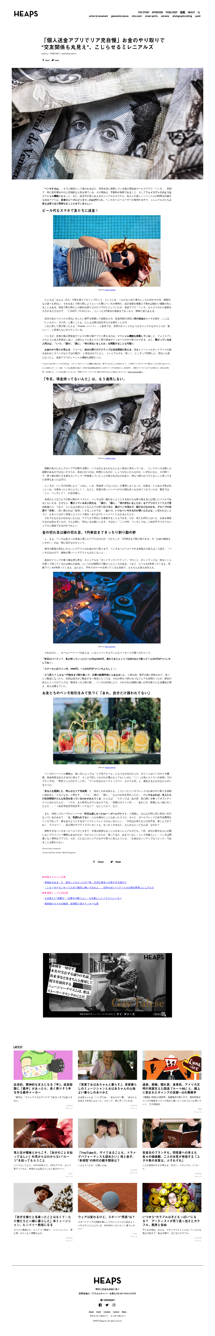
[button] (107, 1300)
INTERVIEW (69, 1105)
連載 (199, 1109)
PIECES (70, 1173)
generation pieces (69, 53)
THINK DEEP (54, 53)
